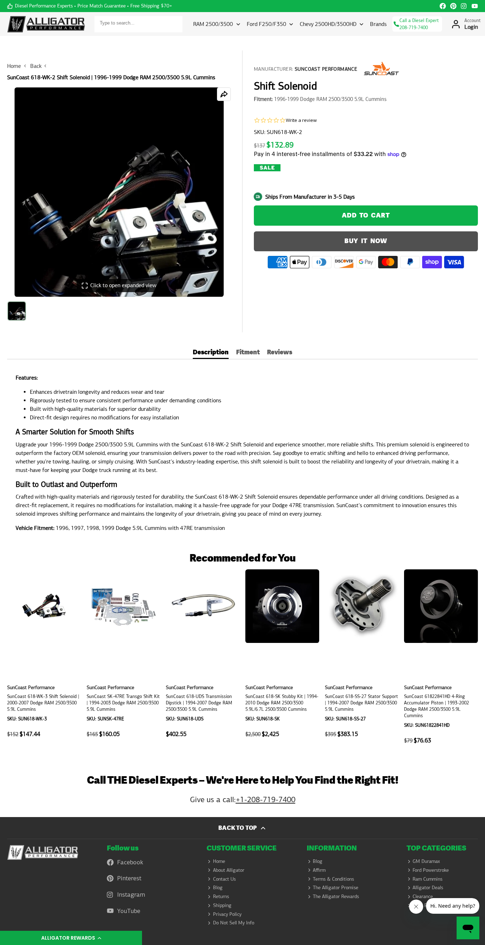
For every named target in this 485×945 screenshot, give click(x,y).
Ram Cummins (427, 879)
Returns (221, 896)
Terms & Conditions (333, 879)
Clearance (423, 896)
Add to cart (365, 215)
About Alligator (228, 870)
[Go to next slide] (476, 660)
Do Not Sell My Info (233, 922)
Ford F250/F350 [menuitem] (266, 24)
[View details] (42, 852)
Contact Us (224, 879)
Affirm (319, 870)
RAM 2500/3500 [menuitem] (213, 24)
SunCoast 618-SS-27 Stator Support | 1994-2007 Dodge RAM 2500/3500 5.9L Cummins (362, 660)
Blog (218, 887)
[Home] (46, 24)
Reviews (279, 353)
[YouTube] (475, 6)
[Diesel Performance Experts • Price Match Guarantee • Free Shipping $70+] (89, 6)
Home (14, 66)
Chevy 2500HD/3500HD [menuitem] (328, 24)
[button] (71, 938)
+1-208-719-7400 (265, 799)
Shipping (222, 905)
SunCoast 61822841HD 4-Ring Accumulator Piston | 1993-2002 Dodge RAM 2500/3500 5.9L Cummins (441, 660)
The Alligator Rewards (336, 896)
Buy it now (366, 241)
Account (466, 24)
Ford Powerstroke (431, 870)
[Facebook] (443, 6)
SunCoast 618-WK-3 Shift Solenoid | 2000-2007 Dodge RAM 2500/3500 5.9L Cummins (44, 660)
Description (211, 353)
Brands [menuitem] (378, 24)
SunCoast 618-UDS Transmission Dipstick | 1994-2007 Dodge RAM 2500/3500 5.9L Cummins (203, 660)
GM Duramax (426, 861)
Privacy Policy (227, 914)
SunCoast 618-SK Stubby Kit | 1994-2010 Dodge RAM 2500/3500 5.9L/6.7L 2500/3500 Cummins (282, 660)
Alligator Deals (428, 887)
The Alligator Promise (335, 887)
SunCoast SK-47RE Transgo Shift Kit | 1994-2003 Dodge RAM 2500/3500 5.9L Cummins (123, 660)
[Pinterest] (453, 6)
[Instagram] (464, 6)
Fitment (248, 353)
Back (36, 66)
